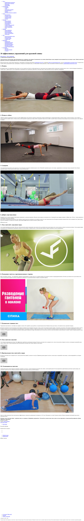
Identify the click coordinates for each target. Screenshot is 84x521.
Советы (6, 18)
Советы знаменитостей (9, 25)
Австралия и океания (9, 9)
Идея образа (7, 24)
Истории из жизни (8, 45)
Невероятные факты (9, 42)
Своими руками (8, 38)
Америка (7, 7)
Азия (6, 8)
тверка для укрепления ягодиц (54, 62)
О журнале (5, 47)
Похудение (5, 424)
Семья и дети (7, 39)
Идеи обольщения (8, 32)
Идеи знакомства (8, 30)
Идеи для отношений (9, 33)
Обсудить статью (3, 422)
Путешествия (5, 6)
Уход (6, 28)
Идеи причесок (8, 20)
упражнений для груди (39, 62)
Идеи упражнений (8, 27)
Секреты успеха (8, 16)
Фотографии (7, 5)
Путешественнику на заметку (11, 12)
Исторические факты (9, 44)
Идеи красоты (3, 56)
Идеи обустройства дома (10, 36)
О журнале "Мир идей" (7, 514)
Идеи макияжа (8, 21)
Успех (4, 13)
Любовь (4, 29)
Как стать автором (8, 49)
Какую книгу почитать (9, 3)
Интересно (5, 40)
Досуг (4, 1)
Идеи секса (7, 34)
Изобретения (7, 41)
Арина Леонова (6, 421)
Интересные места (8, 43)
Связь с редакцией (6, 516)
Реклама (6, 48)
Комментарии (5, 436)
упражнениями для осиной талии (70, 62)
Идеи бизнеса (7, 14)
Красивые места (8, 10)
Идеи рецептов (8, 37)
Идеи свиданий (8, 31)
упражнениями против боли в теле (70, 63)
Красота (4, 19)
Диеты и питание (8, 26)
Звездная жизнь (8, 17)
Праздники (7, 4)
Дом (3, 35)
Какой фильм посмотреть (10, 2)
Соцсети (6, 50)
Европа (6, 11)
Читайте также (5, 435)
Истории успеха (8, 15)
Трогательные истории (9, 46)
